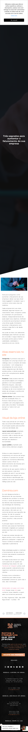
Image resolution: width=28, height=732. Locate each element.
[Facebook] (8, 667)
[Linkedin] (22, 667)
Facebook (5, 566)
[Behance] (14, 667)
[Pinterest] (20, 667)
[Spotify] (17, 667)
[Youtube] (11, 667)
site (16, 590)
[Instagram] (5, 667)
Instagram (13, 566)
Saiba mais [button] (14, 15)
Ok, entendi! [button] (14, 20)
